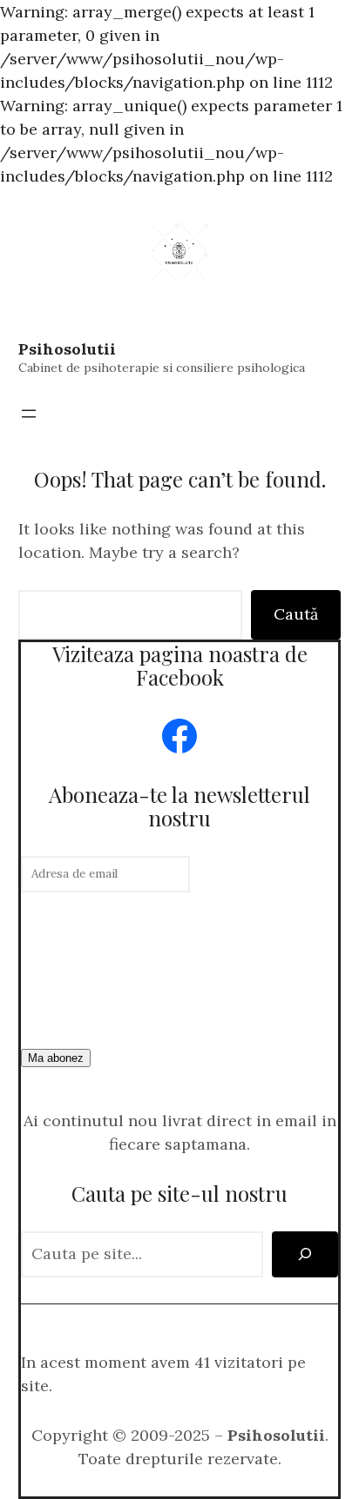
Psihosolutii (67, 349)
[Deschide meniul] (28, 413)
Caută (296, 614)
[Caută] (305, 1254)
